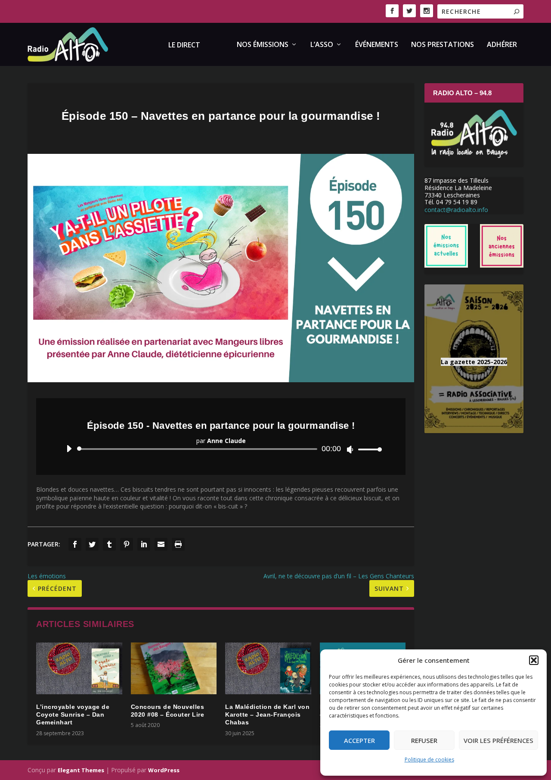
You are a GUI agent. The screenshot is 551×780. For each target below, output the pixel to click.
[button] (533, 660)
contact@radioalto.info (456, 210)
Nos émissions (262, 45)
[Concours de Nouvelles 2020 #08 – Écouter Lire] (174, 668)
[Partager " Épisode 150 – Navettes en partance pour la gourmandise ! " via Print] (178, 544)
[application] (221, 449)
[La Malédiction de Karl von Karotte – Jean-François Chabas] (268, 668)
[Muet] (350, 449)
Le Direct (184, 45)
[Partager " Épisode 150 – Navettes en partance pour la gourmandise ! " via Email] (161, 544)
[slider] (368, 449)
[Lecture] (69, 449)
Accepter (359, 740)
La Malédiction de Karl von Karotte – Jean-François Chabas (267, 714)
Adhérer (502, 45)
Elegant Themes (81, 770)
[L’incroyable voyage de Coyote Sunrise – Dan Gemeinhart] (79, 668)
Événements (376, 45)
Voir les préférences (498, 740)
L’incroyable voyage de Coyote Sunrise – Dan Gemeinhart (72, 714)
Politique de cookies (429, 759)
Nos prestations (442, 45)
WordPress (164, 770)
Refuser (424, 740)
